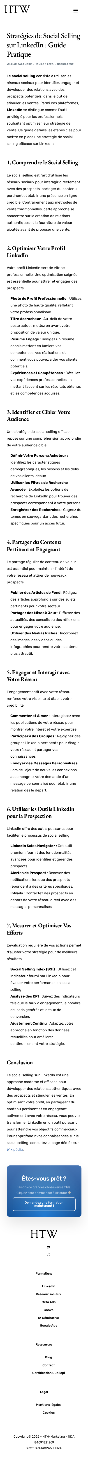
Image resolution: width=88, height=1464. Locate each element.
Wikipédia (15, 1149)
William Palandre (19, 64)
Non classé (65, 64)
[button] (75, 11)
